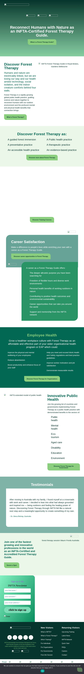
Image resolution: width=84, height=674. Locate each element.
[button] (52, 7)
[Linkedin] (20, 637)
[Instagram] (15, 637)
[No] (79, 670)
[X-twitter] (31, 637)
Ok (42, 671)
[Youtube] (25, 637)
